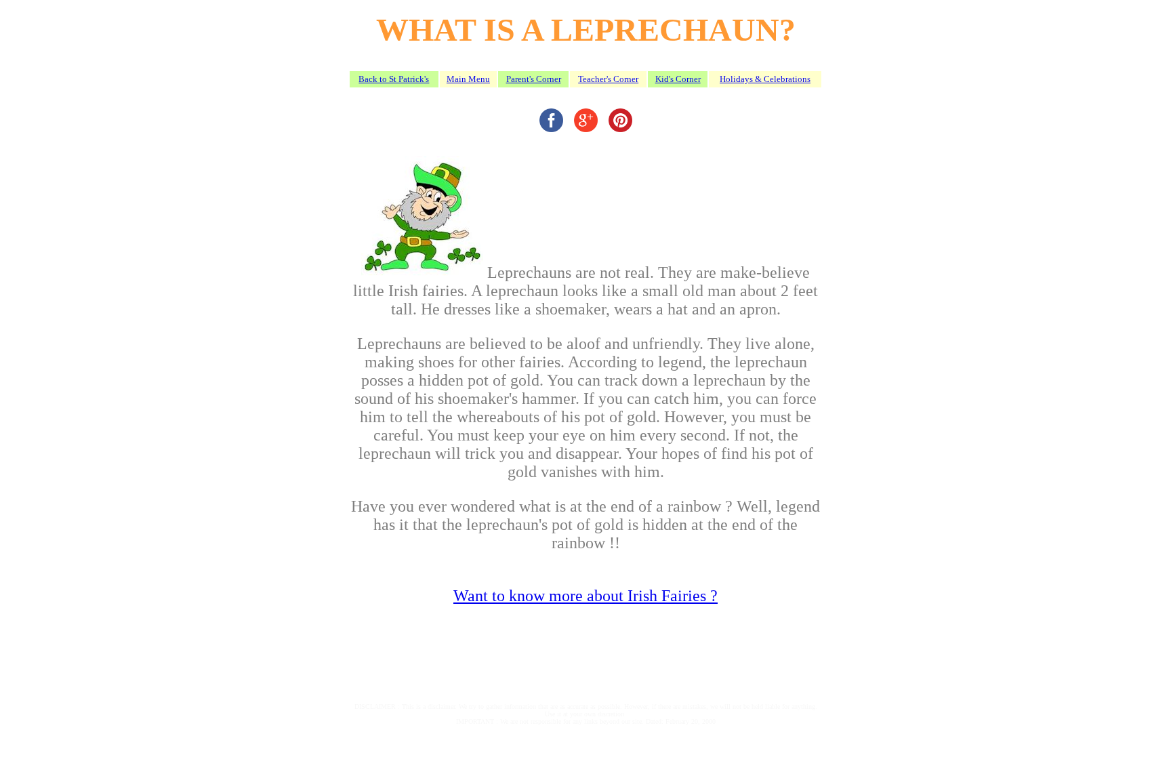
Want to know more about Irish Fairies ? (585, 596)
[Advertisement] (515, 651)
